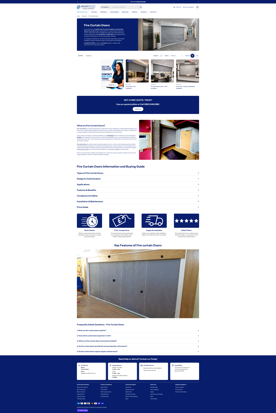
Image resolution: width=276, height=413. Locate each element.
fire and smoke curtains (83, 149)
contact (117, 149)
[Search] (140, 7)
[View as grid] (192, 56)
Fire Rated (128, 84)
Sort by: (167, 55)
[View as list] (197, 56)
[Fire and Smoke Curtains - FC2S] (162, 70)
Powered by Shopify (101, 407)
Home (78, 16)
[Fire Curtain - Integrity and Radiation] (187, 70)
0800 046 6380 (85, 369)
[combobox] (121, 7)
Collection (84, 16)
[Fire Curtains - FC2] (137, 70)
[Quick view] (146, 63)
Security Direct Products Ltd (88, 407)
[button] (78, 2)
